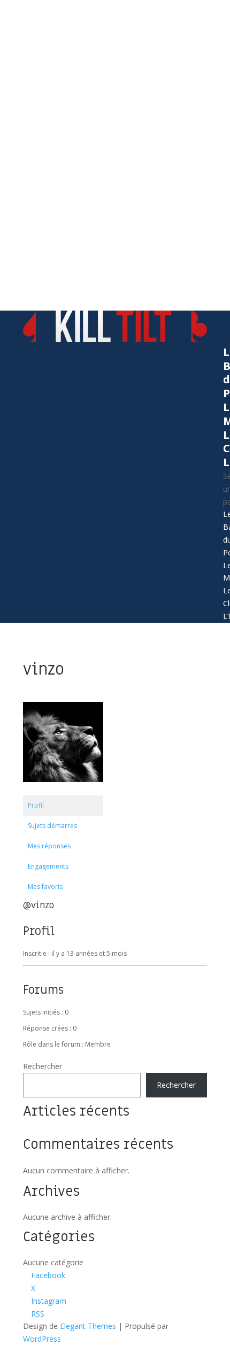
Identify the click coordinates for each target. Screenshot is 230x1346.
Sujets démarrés (52, 825)
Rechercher (42, 1066)
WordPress (42, 1339)
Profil (36, 805)
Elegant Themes (88, 1326)
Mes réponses (49, 845)
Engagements (48, 866)
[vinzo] (63, 790)
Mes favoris (45, 886)
